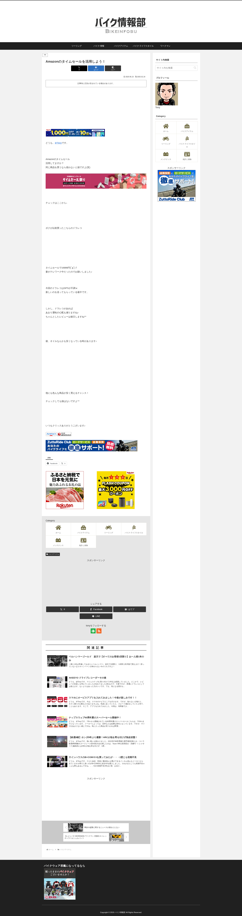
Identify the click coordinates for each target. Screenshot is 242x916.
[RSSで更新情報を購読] (98, 630)
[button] (113, 68)
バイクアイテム (54, 554)
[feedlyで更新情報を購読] (93, 630)
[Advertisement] (96, 107)
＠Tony (58, 143)
